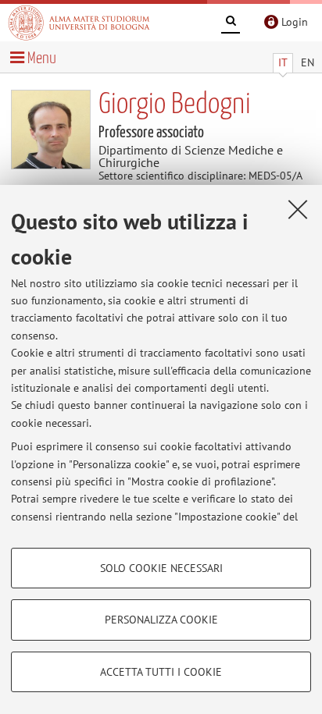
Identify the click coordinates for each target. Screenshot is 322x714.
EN (307, 62)
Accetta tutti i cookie (161, 672)
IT (283, 62)
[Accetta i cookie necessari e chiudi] (297, 209)
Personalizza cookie (161, 620)
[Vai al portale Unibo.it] (79, 22)
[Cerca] (230, 23)
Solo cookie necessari (161, 568)
